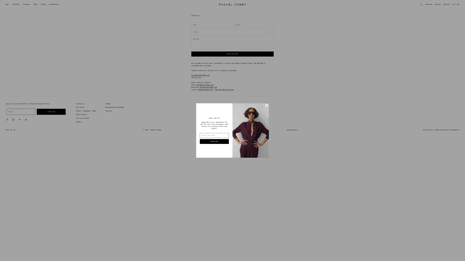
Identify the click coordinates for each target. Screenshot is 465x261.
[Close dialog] (266, 105)
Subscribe (214, 141)
